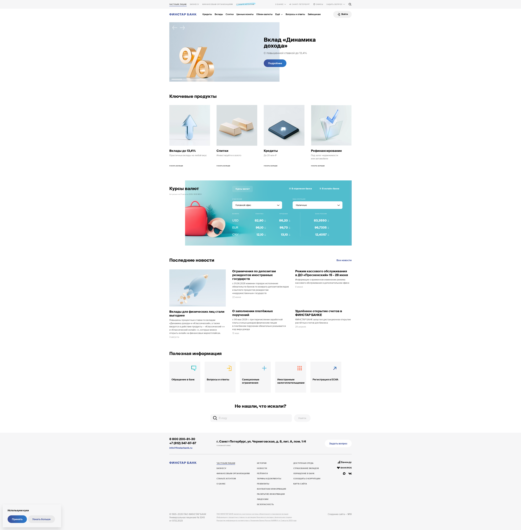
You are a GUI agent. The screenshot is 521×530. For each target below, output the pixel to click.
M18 (350, 514)
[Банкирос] (344, 468)
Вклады (219, 14)
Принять (17, 519)
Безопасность (265, 504)
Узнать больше (41, 519)
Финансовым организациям (217, 4)
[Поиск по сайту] (350, 4)
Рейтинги (262, 473)
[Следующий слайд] (182, 27)
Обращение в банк (303, 473)
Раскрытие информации (271, 494)
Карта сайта (300, 484)
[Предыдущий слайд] (174, 27)
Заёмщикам (314, 14)
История (262, 463)
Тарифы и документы (269, 478)
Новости (262, 468)
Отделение (237, 199)
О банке (279, 4)
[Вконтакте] (350, 473)
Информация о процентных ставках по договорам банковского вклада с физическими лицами (254, 517)
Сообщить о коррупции (306, 478)
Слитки (230, 14)
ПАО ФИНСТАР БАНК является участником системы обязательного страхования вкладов (252, 514)
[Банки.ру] (345, 462)
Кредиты (207, 14)
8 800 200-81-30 (182, 439)
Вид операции (299, 199)
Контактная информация (271, 489)
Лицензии (262, 499)
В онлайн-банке (330, 188)
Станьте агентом (245, 4)
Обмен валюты (264, 14)
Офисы (319, 4)
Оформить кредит (279, 63)
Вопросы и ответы (295, 14)
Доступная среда (303, 463)
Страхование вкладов (306, 468)
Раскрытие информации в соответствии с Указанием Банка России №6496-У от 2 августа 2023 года (256, 520)
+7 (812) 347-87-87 (182, 443)
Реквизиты (263, 484)
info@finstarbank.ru (180, 448)
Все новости (344, 260)
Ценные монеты (245, 14)
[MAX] (344, 473)
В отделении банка (302, 188)
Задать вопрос (334, 4)
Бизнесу (194, 4)
